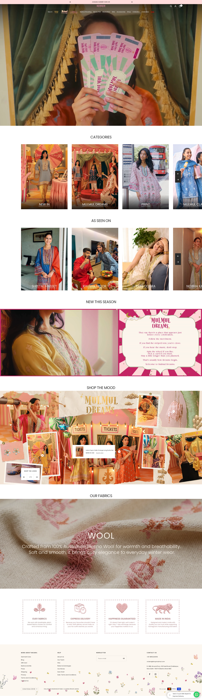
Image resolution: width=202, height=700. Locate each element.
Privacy (23, 675)
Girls (113, 12)
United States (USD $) (28, 689)
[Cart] (180, 6)
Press (23, 669)
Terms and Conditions (28, 678)
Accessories (121, 12)
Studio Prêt (97, 12)
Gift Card (24, 663)
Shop (129, 12)
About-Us (60, 657)
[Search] (171, 6)
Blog (22, 660)
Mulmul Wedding (85, 12)
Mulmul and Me (26, 666)
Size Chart (60, 672)
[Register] (124, 658)
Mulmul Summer (74, 12)
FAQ (58, 663)
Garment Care (26, 657)
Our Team (60, 660)
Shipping (24, 672)
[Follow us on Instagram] (155, 674)
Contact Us (25, 681)
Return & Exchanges (64, 666)
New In (50, 12)
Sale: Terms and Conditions (66, 675)
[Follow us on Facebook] (150, 674)
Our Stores (61, 669)
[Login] (175, 6)
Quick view (99, 453)
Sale (152, 12)
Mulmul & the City (64, 12)
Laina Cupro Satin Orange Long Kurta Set (99, 450)
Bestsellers (106, 12)
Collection (136, 12)
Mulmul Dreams (57, 12)
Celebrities (145, 12)
